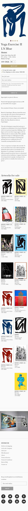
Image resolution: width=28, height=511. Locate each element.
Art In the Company (6, 448)
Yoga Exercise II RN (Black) (7, 199)
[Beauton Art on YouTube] (17, 501)
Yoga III (16, 199)
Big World (17, 283)
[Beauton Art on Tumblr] (24, 496)
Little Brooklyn (18, 227)
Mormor (4, 52)
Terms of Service (5, 457)
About (3, 455)
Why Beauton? (5, 453)
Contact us (4, 464)
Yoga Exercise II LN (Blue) (7, 339)
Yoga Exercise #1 (18, 337)
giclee (12, 196)
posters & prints (5, 196)
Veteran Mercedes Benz (6, 227)
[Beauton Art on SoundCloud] (24, 501)
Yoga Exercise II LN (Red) (6, 368)
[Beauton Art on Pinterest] (17, 496)
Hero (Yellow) (17, 394)
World (16, 366)
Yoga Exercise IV (18, 255)
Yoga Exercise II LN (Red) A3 (7, 311)
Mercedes (3, 283)
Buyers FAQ (4, 462)
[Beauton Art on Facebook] (3, 496)
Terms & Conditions (6, 460)
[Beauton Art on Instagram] (3, 501)
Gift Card (3, 450)
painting (21, 307)
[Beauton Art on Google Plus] (10, 501)
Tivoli (2, 255)
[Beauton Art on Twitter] (10, 496)
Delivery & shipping (6, 446)
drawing (3, 280)
